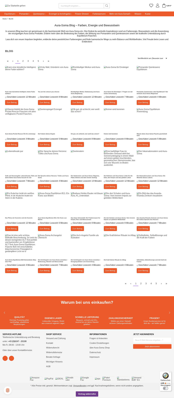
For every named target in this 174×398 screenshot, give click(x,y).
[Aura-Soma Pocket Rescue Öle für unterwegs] (21, 119)
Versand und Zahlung (56, 338)
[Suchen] (107, 5)
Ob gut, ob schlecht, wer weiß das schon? (85, 134)
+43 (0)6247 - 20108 (17, 341)
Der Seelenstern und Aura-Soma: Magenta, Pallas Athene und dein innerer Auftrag (85, 176)
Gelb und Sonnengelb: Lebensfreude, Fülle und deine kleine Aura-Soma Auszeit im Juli (21, 176)
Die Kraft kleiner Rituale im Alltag (115, 260)
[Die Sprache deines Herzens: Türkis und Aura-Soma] (54, 161)
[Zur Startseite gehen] (12, 6)
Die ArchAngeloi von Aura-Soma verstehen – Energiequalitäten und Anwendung (86, 260)
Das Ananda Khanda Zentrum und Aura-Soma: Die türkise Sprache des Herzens (152, 218)
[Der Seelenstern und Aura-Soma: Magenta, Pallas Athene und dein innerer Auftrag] (87, 161)
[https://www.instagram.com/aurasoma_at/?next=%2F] (11, 358)
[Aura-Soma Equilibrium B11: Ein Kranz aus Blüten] (54, 203)
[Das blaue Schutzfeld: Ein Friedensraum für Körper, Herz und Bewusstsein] (87, 203)
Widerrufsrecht (52, 348)
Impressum (94, 357)
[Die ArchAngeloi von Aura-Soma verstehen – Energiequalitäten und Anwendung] (87, 245)
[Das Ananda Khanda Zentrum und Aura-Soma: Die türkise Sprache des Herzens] (153, 203)
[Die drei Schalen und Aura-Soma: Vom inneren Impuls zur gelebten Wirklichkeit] (120, 203)
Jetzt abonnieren (152, 346)
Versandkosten (80, 386)
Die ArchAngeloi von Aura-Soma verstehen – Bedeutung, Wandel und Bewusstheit (53, 260)
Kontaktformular (25, 350)
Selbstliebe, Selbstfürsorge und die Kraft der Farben (151, 260)
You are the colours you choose (48, 91)
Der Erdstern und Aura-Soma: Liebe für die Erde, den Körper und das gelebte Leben (118, 176)
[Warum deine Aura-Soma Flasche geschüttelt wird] (153, 119)
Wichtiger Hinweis (54, 362)
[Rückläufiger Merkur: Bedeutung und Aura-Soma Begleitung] (87, 77)
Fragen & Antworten (99, 338)
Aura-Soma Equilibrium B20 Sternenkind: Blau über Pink (20, 260)
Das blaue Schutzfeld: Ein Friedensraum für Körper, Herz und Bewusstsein (85, 218)
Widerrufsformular (54, 352)
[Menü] (169, 372)
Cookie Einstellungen (99, 343)
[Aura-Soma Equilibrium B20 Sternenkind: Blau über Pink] (21, 245)
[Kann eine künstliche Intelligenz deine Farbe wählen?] (21, 77)
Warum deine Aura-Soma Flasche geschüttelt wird (152, 134)
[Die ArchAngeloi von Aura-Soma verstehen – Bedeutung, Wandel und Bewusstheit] (54, 245)
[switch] (165, 388)
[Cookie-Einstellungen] (7, 390)
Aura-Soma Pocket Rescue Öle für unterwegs (20, 134)
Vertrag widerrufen (87, 394)
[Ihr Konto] (157, 6)
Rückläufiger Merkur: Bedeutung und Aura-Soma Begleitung (85, 92)
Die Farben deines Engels (46, 134)
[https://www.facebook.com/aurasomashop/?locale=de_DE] (5, 358)
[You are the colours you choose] (54, 77)
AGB (48, 366)
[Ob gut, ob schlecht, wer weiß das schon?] (87, 119)
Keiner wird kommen (111, 134)
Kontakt (49, 343)
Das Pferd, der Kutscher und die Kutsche (18, 218)
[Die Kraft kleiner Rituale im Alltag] (120, 245)
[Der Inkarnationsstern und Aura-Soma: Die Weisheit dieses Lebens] (153, 161)
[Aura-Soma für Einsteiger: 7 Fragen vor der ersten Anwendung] (120, 77)
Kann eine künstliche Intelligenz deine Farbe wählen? (20, 92)
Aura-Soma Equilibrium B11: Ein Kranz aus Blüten (52, 218)
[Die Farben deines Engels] (54, 119)
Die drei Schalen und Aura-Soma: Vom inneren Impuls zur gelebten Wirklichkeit (119, 218)
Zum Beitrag (12, 102)
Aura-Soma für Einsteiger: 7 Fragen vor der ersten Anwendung (118, 92)
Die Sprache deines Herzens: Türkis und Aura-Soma (53, 176)
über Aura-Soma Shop (100, 348)
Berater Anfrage (53, 357)
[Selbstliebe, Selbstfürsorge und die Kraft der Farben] (153, 245)
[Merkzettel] (151, 6)
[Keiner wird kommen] (120, 119)
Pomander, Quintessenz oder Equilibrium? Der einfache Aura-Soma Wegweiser (152, 92)
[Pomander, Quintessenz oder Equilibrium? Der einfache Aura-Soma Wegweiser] (153, 77)
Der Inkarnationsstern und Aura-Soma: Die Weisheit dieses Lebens (151, 176)
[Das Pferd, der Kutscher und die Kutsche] (21, 203)
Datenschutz (95, 352)
